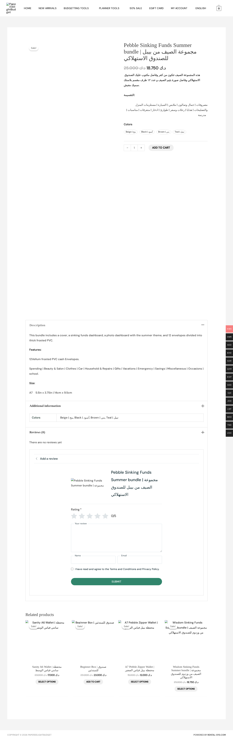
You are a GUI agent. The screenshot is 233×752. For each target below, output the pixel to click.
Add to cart (161, 147)
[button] (90, 8)
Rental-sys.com (217, 734)
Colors (128, 124)
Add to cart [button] (93, 681)
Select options (47, 681)
